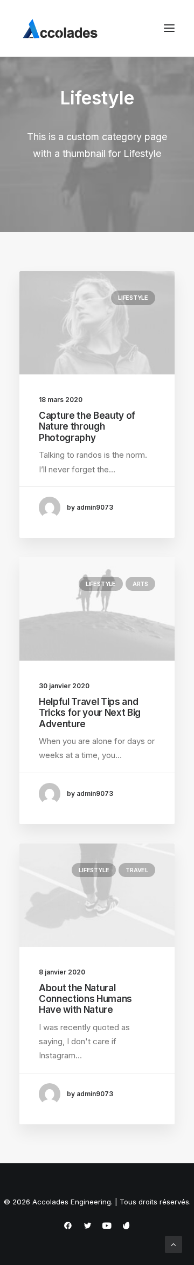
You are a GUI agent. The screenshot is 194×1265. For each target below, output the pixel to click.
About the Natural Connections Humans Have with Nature (85, 999)
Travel (137, 870)
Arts (140, 584)
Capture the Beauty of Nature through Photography (87, 426)
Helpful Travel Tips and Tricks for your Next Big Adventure (90, 712)
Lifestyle (133, 297)
